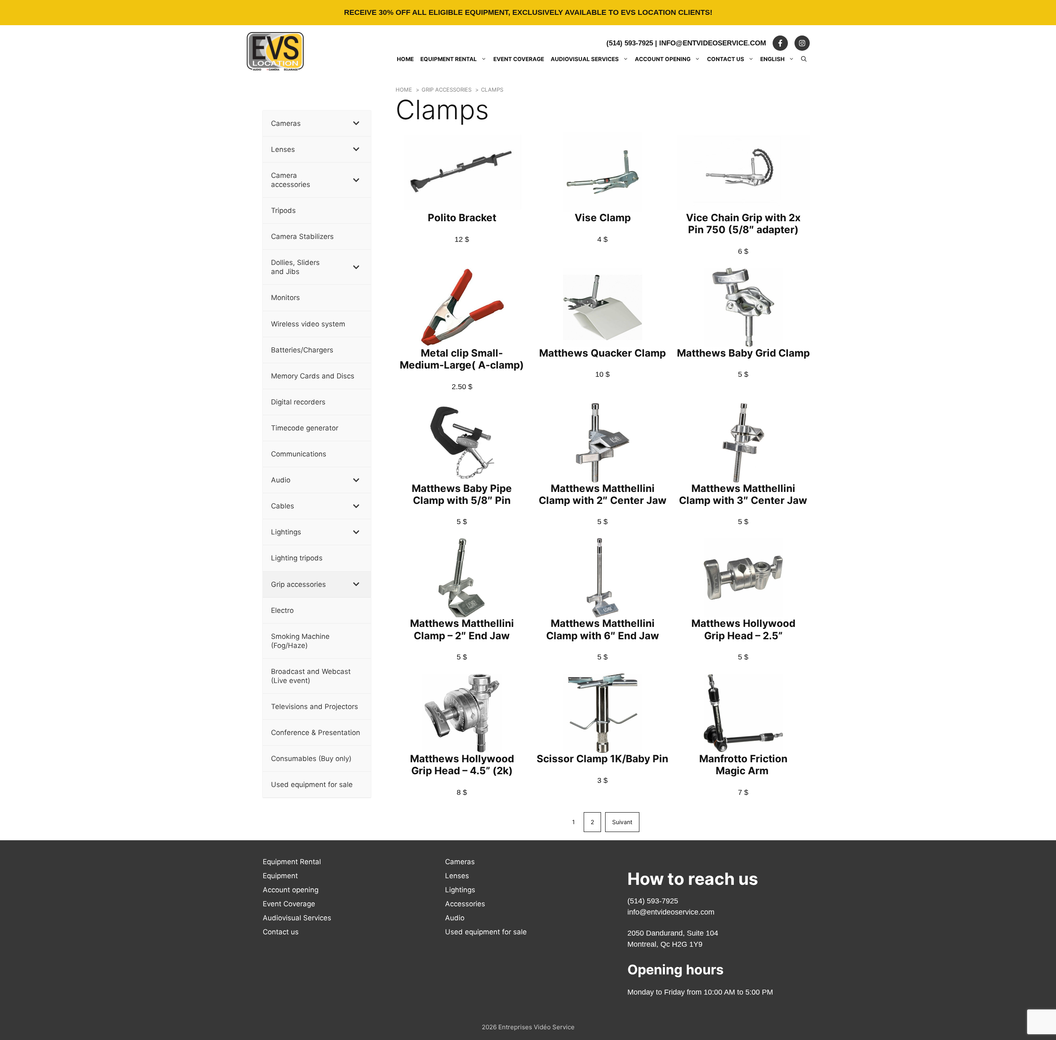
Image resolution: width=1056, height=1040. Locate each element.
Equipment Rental (448, 59)
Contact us (725, 59)
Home (405, 59)
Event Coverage (518, 59)
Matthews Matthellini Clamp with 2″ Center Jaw (603, 494)
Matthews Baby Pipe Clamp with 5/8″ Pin (462, 494)
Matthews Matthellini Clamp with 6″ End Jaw (602, 629)
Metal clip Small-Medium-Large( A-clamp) (462, 359)
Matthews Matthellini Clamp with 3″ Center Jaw (743, 494)
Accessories (465, 904)
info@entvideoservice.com (712, 43)
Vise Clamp (603, 217)
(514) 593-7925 (629, 43)
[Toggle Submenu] (356, 123)
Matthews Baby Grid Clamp (743, 353)
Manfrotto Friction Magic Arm (743, 764)
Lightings (460, 890)
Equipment (280, 876)
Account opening (663, 59)
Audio (454, 918)
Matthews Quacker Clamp (602, 353)
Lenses (457, 876)
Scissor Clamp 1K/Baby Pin (602, 758)
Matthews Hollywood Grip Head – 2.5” (743, 629)
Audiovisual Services (585, 59)
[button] (804, 59)
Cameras (460, 862)
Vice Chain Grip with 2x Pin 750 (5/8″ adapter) (743, 223)
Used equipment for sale (486, 932)
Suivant (622, 821)
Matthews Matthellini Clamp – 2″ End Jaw (462, 629)
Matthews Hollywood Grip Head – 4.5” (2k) (462, 764)
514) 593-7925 (654, 901)
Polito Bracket (462, 217)
